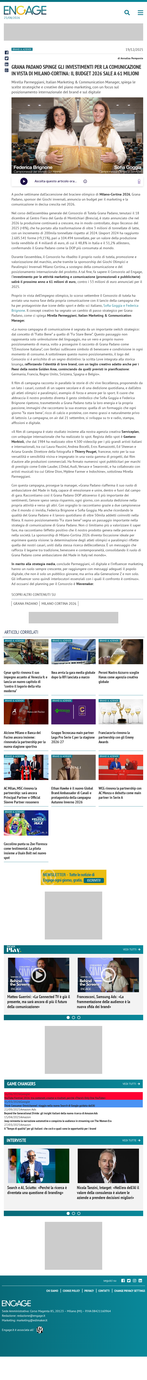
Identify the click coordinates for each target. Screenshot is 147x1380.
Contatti (104, 1291)
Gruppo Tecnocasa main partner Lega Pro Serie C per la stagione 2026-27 (73, 737)
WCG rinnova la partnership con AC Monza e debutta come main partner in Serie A (120, 793)
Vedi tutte (129, 1140)
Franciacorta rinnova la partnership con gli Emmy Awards (116, 737)
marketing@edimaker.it (32, 1320)
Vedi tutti (129, 949)
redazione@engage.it (31, 1316)
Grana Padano (25, 603)
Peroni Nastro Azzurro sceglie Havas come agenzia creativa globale (119, 677)
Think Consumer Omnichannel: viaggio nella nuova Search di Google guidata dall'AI (49, 1105)
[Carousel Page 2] (73, 1017)
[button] (140, 12)
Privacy (89, 1291)
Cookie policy (71, 1291)
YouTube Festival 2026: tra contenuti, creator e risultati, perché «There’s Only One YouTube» (54, 1098)
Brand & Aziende (22, 49)
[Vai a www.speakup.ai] (139, 181)
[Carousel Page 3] (78, 1017)
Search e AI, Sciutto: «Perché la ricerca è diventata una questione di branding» (37, 1190)
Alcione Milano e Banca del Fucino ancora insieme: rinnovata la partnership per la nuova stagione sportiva (25, 739)
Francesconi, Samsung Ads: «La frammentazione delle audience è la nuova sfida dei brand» (103, 1001)
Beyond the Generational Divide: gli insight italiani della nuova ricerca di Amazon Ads (51, 1113)
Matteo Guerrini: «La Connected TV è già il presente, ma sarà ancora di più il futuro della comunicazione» (38, 1001)
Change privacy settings (129, 1291)
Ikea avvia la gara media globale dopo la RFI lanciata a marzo (73, 674)
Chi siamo (52, 1291)
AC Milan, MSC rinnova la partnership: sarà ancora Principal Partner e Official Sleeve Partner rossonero (22, 795)
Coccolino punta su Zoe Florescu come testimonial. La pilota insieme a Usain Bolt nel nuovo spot (25, 851)
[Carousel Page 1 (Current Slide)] (68, 1017)
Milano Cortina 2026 (59, 603)
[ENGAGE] (25, 10)
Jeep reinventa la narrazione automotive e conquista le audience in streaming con (58, 1121)
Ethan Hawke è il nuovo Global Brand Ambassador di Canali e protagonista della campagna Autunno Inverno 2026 (72, 795)
